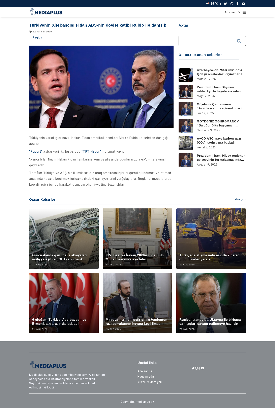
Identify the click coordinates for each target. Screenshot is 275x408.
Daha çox (239, 199)
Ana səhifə (233, 12)
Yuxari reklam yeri (150, 382)
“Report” (35, 151)
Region (37, 37)
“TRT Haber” (91, 151)
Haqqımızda (146, 376)
